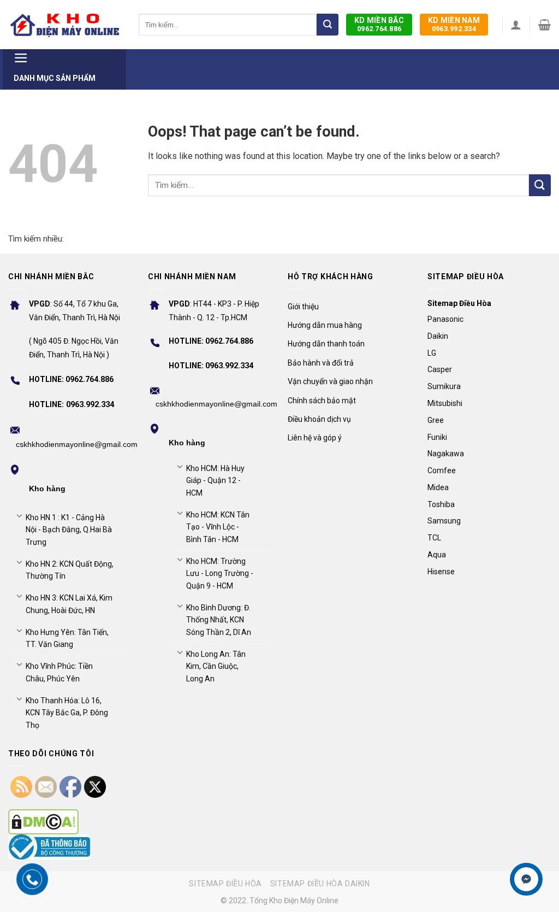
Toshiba (441, 504)
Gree (435, 420)
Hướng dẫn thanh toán (326, 343)
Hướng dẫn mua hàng (325, 325)
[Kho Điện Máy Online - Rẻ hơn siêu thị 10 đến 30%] (65, 25)
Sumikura (444, 386)
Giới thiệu (303, 306)
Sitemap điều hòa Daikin (320, 883)
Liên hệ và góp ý (315, 437)
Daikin (437, 336)
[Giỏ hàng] (544, 25)
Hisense (441, 571)
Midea (438, 487)
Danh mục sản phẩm (55, 78)
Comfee (441, 470)
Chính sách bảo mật (322, 400)
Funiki (437, 437)
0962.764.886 (379, 24)
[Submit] (327, 25)
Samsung (444, 520)
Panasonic (445, 319)
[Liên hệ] (526, 879)
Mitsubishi (444, 403)
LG (431, 353)
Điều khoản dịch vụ (319, 419)
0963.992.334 (454, 24)
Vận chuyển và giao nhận (330, 381)
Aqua (436, 554)
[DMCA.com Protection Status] (43, 821)
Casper (439, 369)
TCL (434, 537)
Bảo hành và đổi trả (321, 362)
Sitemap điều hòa (225, 883)
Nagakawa (445, 453)
